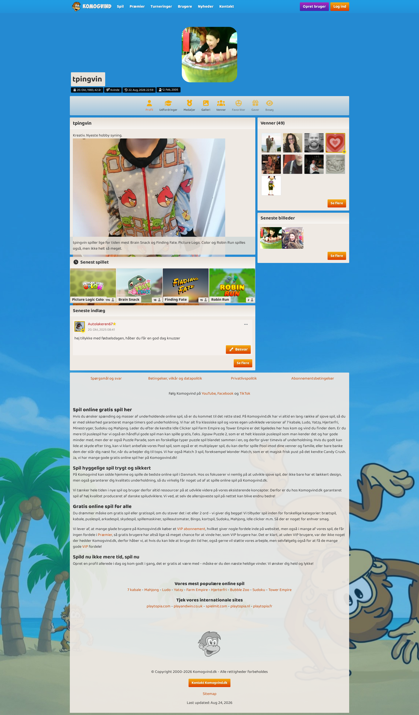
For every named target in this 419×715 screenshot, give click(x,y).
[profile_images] (271, 238)
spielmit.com (216, 606)
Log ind (339, 6)
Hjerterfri (219, 590)
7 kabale (134, 590)
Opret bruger (314, 6)
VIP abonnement (191, 529)
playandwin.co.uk (188, 606)
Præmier (105, 535)
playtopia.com (158, 606)
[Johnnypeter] (314, 143)
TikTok (245, 393)
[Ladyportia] (271, 185)
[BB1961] (271, 143)
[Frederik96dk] (292, 164)
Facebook (225, 393)
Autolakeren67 (100, 324)
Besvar (241, 349)
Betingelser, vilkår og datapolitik (175, 378)
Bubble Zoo (239, 590)
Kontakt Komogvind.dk (209, 683)
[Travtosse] (335, 143)
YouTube (209, 393)
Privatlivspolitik (244, 378)
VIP (85, 547)
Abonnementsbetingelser (312, 378)
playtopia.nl (240, 606)
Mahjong (151, 590)
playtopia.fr (262, 606)
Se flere (243, 363)
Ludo (166, 590)
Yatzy (178, 590)
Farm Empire (197, 590)
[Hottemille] (292, 143)
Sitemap (209, 694)
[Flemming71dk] (314, 164)
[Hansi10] (335, 164)
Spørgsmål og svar (106, 378)
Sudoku (258, 590)
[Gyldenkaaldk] (271, 164)
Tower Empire (280, 590)
